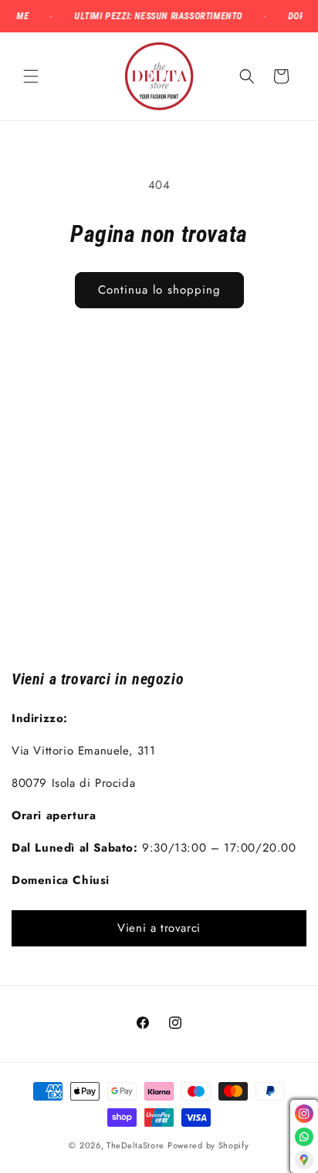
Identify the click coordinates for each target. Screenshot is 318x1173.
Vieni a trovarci (159, 927)
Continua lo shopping (159, 289)
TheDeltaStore (135, 1145)
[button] (31, 76)
